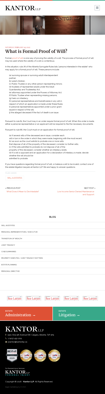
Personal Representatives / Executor (19, 232)
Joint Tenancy (8, 245)
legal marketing (11, 387)
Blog (52, 217)
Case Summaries (8, 251)
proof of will (17, 58)
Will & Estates (14, 178)
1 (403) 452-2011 (15, 338)
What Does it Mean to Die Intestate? (23, 191)
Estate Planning (9, 265)
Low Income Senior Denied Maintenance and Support (75, 193)
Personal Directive (10, 271)
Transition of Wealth (11, 238)
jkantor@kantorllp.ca (17, 342)
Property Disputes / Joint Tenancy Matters (22, 258)
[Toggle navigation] (97, 7)
